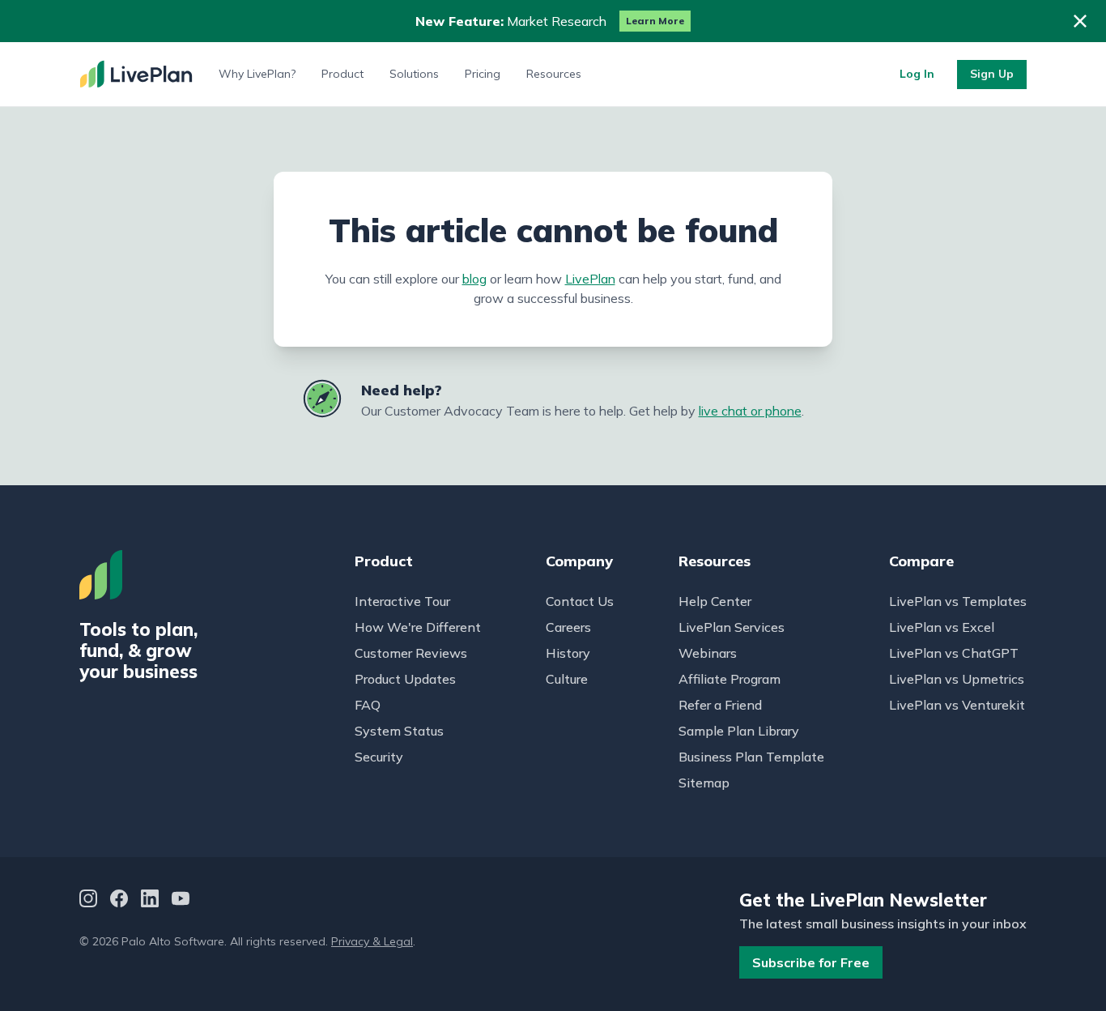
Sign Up (992, 73)
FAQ (368, 705)
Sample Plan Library (738, 731)
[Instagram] (88, 900)
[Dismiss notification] (1080, 21)
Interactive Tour (402, 601)
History (568, 653)
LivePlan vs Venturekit (957, 705)
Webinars (707, 653)
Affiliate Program (729, 679)
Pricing (482, 73)
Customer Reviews (411, 653)
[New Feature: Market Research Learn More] (553, 21)
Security (379, 757)
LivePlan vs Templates (958, 601)
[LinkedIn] (150, 900)
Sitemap (704, 782)
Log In (917, 73)
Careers (568, 627)
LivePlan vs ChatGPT (954, 653)
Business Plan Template (751, 757)
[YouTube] (180, 900)
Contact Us (580, 601)
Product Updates (405, 679)
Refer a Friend (720, 705)
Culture (567, 679)
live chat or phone (750, 411)
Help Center (714, 601)
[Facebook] (119, 900)
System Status (399, 731)
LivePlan (590, 279)
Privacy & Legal (372, 941)
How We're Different (418, 627)
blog (474, 279)
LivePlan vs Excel (941, 627)
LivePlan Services (731, 627)
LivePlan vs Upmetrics (956, 679)
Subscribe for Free (811, 962)
